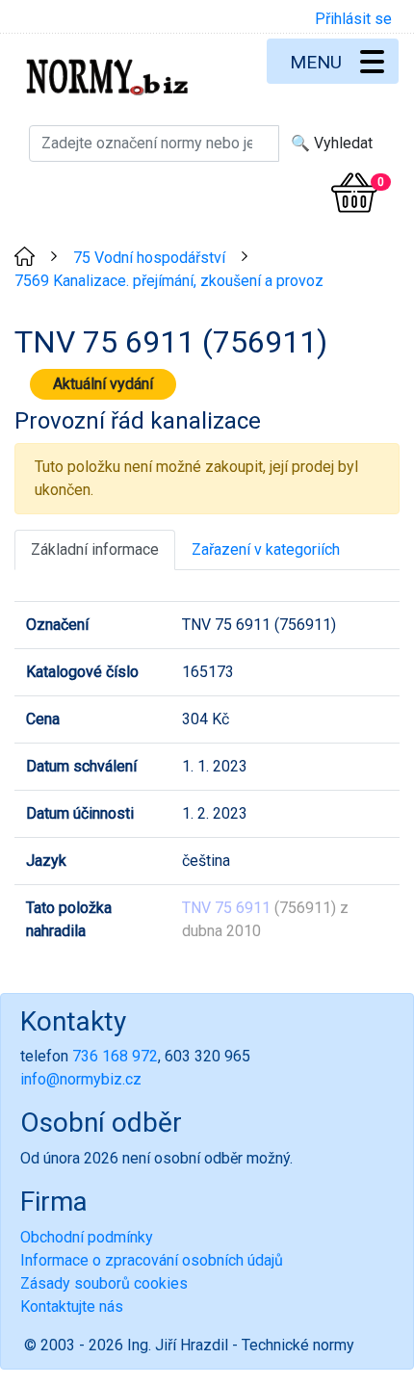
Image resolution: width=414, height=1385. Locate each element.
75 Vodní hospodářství (149, 257)
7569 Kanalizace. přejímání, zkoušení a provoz (168, 281)
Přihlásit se (353, 19)
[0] (354, 193)
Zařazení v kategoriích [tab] (266, 549)
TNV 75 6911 (226, 908)
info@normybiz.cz (81, 1079)
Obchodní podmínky (86, 1237)
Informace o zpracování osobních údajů (151, 1260)
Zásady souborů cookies (104, 1283)
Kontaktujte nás (71, 1306)
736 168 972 (115, 1056)
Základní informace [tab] (95, 549)
